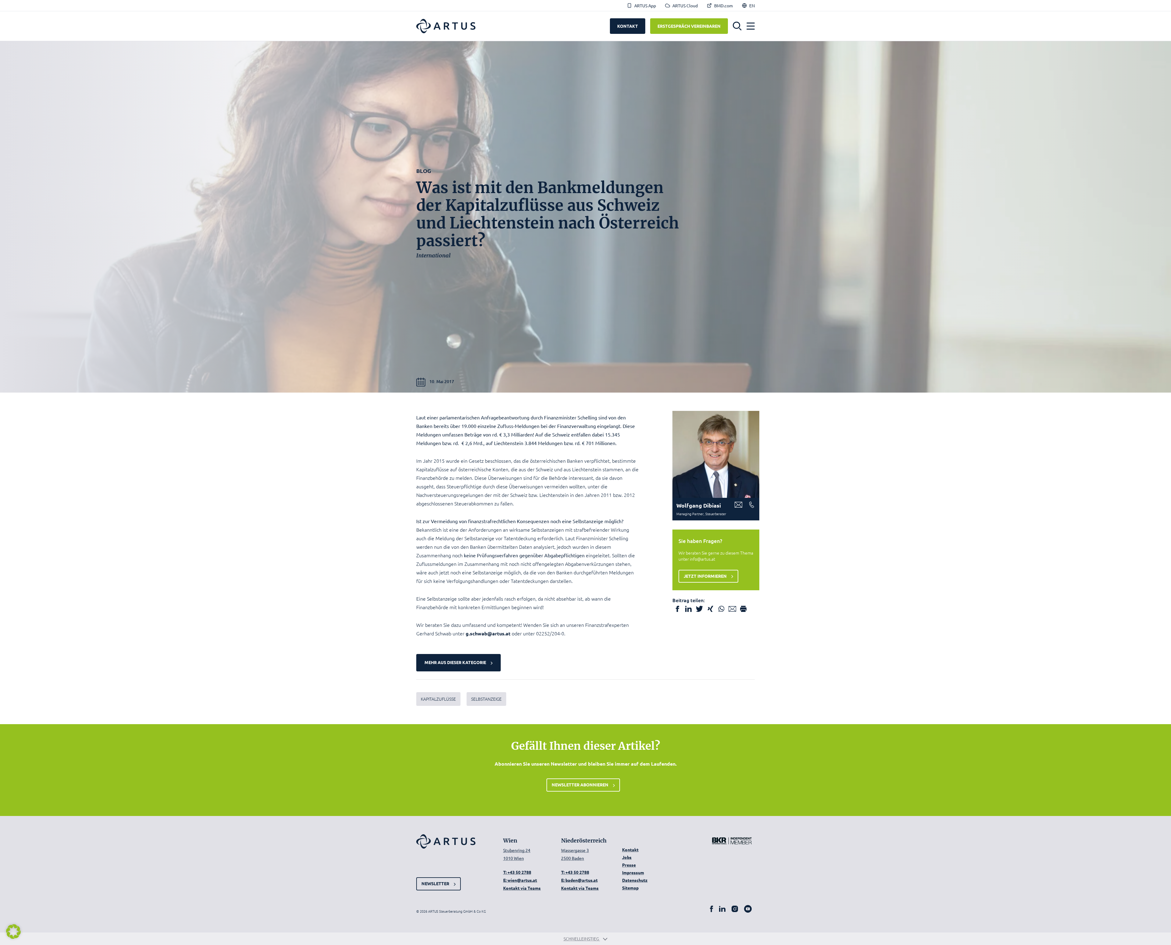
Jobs (627, 857)
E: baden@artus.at (579, 880)
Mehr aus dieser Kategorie (455, 662)
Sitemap (630, 887)
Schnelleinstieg (582, 938)
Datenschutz (634, 880)
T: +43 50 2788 (517, 872)
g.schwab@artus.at (488, 633)
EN (752, 5)
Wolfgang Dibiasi (698, 505)
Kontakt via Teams (522, 888)
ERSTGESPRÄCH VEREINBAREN (689, 26)
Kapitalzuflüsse (438, 699)
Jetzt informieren (705, 576)
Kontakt (630, 849)
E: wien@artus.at (520, 880)
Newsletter (435, 883)
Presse (629, 865)
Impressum (633, 872)
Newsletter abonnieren (580, 784)
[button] (737, 26)
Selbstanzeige (486, 699)
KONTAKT (627, 26)
